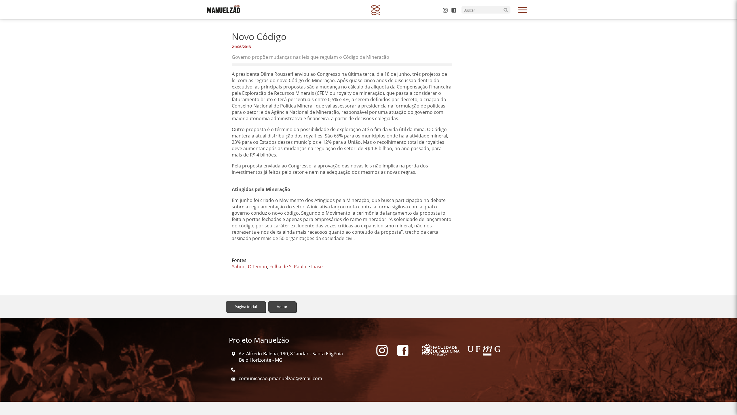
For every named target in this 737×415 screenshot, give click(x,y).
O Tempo (257, 266)
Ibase (317, 266)
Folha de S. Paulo (287, 266)
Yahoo (239, 266)
